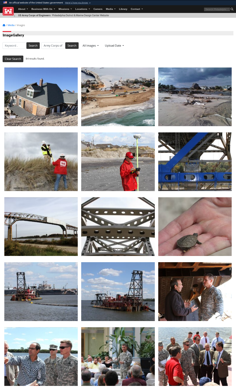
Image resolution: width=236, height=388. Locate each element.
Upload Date (113, 45)
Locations (81, 9)
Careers (97, 9)
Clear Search (13, 59)
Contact (136, 9)
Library (123, 9)
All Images (90, 45)
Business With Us (42, 9)
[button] (78, 2)
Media (110, 9)
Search (33, 45)
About (22, 9)
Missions (64, 9)
